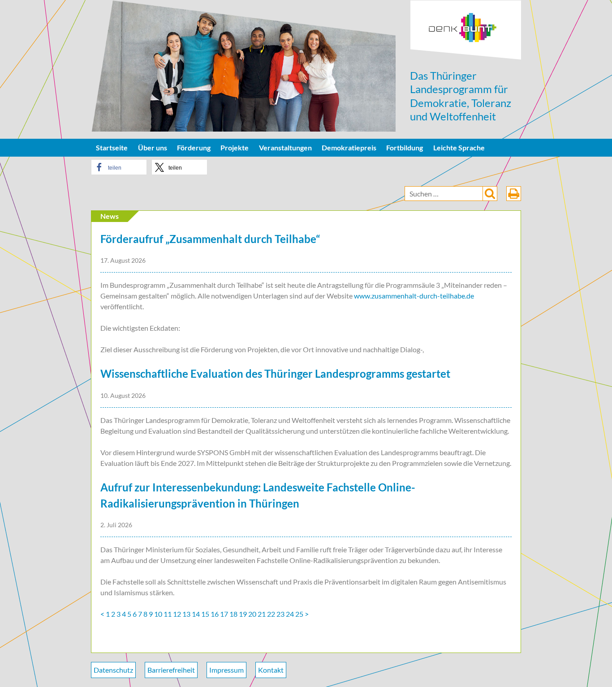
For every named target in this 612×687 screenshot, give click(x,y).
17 (224, 614)
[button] (119, 167)
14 (196, 614)
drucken (513, 193)
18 (233, 614)
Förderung (194, 147)
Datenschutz (113, 670)
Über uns (152, 147)
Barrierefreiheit (171, 670)
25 (299, 614)
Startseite (112, 147)
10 (158, 614)
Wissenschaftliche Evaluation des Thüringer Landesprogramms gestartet (275, 373)
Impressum (226, 670)
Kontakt (271, 670)
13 (186, 614)
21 (262, 614)
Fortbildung (404, 147)
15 (205, 614)
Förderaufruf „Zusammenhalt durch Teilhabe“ (210, 238)
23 (280, 614)
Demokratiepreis (349, 147)
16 (215, 614)
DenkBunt (465, 30)
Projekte (234, 147)
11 (168, 614)
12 (177, 614)
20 (252, 614)
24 (290, 614)
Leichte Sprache (459, 147)
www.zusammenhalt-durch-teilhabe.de (414, 295)
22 (271, 614)
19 (243, 614)
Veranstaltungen (285, 147)
